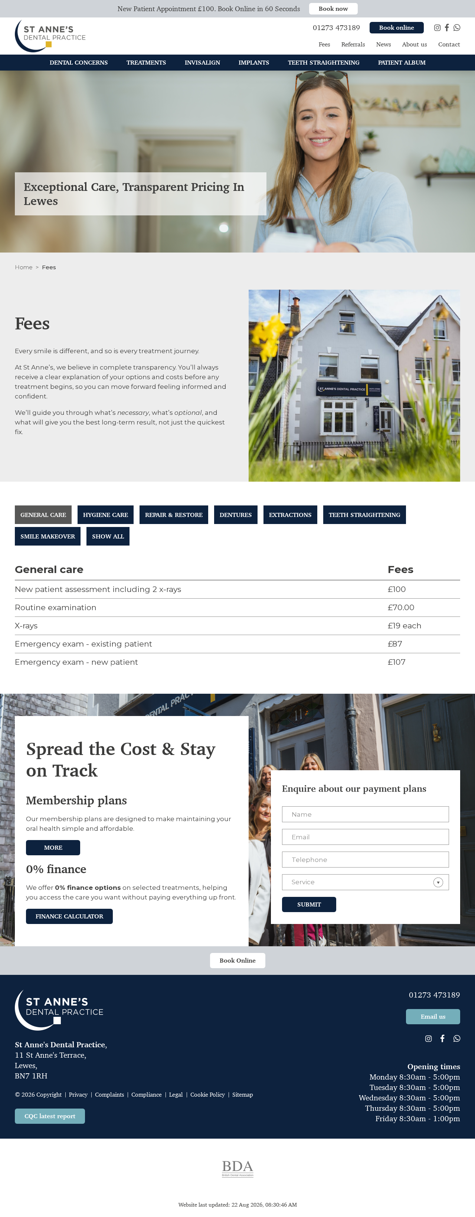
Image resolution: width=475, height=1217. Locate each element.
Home (24, 267)
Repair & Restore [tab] (174, 515)
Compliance (146, 1095)
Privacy (78, 1095)
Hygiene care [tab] (105, 515)
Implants (254, 62)
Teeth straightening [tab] (364, 515)
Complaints (109, 1095)
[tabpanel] (237, 615)
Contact (449, 44)
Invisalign (202, 62)
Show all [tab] (108, 536)
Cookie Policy (207, 1095)
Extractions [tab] (290, 515)
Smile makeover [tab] (47, 536)
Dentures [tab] (236, 515)
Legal (176, 1095)
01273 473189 (434, 995)
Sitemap (242, 1095)
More (53, 847)
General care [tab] (43, 515)
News (383, 44)
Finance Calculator (69, 916)
